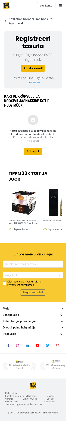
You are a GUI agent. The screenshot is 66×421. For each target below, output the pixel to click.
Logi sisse (33, 82)
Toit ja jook (33, 151)
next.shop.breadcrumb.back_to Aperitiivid (30, 21)
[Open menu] (60, 5)
